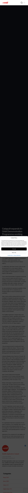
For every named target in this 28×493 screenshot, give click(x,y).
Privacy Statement (17, 255)
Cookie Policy (10, 255)
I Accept (14, 248)
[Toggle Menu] (24, 2)
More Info (14, 252)
